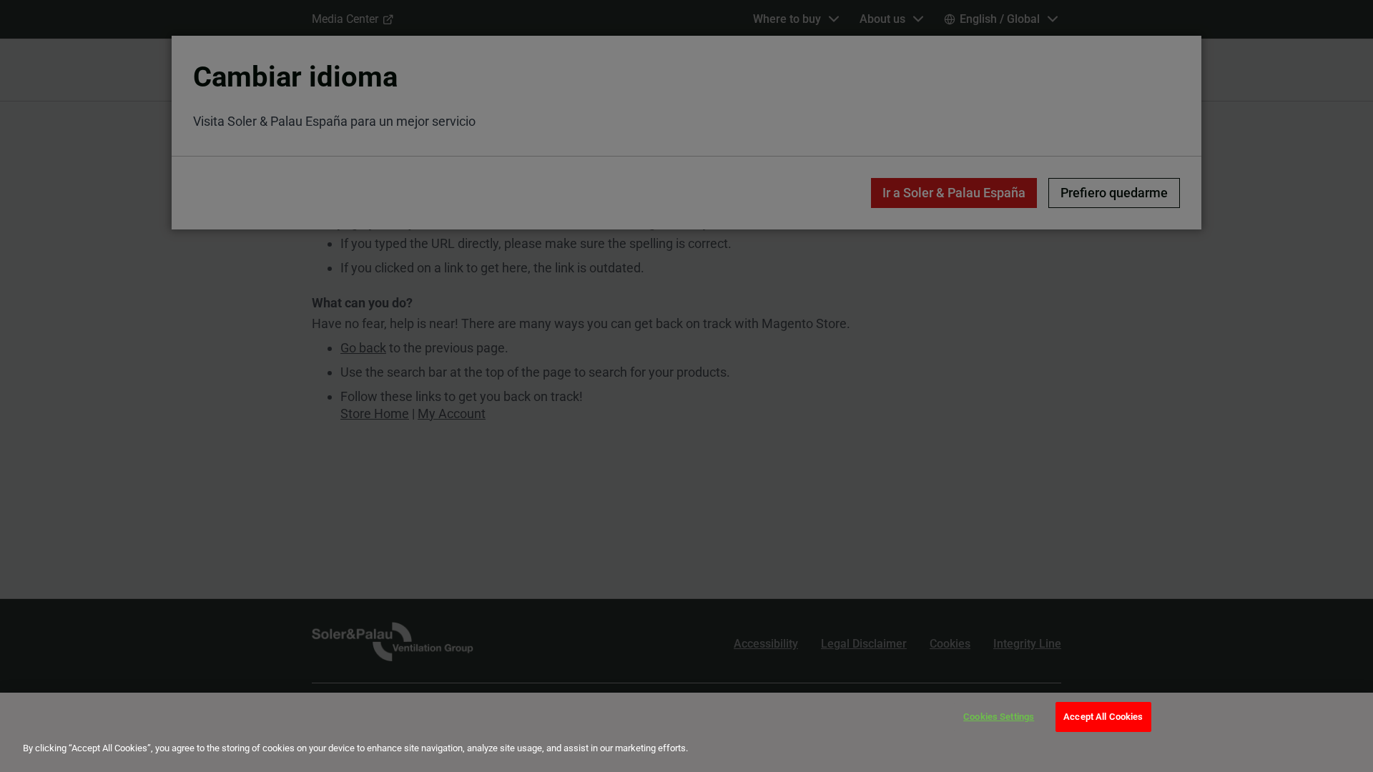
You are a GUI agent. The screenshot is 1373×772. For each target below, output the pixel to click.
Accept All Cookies (1103, 716)
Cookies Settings (998, 716)
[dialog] (686, 732)
